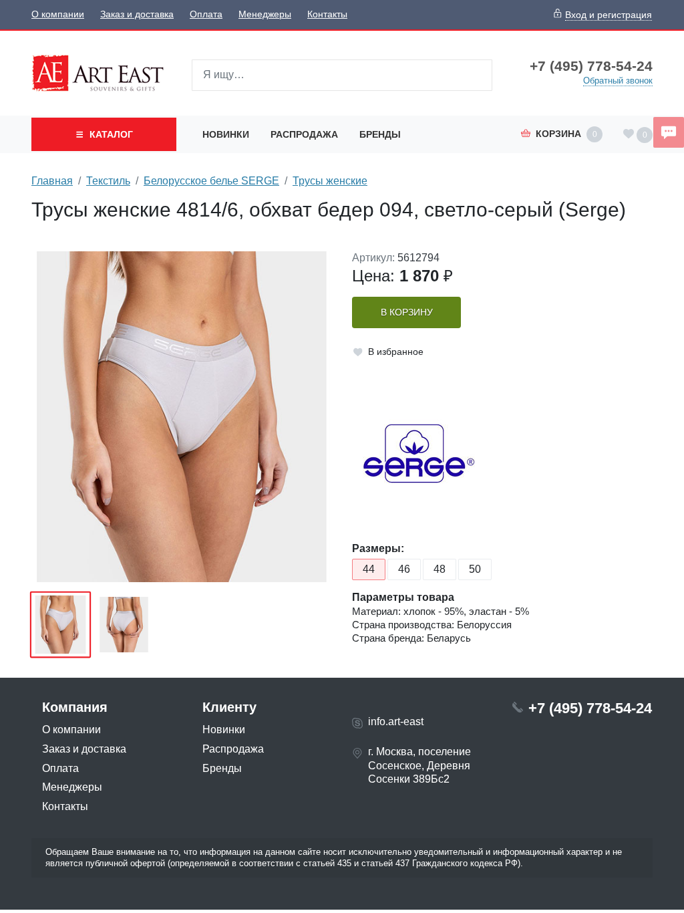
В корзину (407, 312)
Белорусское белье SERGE (211, 180)
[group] (181, 416)
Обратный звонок (618, 81)
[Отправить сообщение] (668, 132)
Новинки (225, 134)
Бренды (380, 134)
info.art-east (395, 721)
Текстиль (108, 180)
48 (440, 569)
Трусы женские (330, 180)
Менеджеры (264, 14)
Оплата (206, 14)
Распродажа (304, 134)
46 (404, 569)
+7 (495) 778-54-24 (591, 66)
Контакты (327, 14)
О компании (57, 14)
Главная (52, 180)
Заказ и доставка (137, 14)
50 (475, 569)
